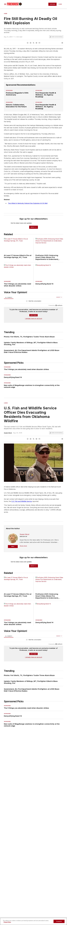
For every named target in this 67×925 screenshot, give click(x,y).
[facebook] (27, 43)
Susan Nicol (8, 433)
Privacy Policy (7, 922)
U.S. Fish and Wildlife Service (21, 501)
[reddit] (36, 43)
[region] (33, 301)
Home (5, 13)
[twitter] (33, 43)
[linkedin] (30, 43)
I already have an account (33, 318)
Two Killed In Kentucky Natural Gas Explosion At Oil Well (27, 203)
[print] (62, 43)
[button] (5, 4)
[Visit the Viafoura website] (58, 305)
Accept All (59, 921)
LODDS (6, 403)
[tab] (8, 297)
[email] (39, 43)
